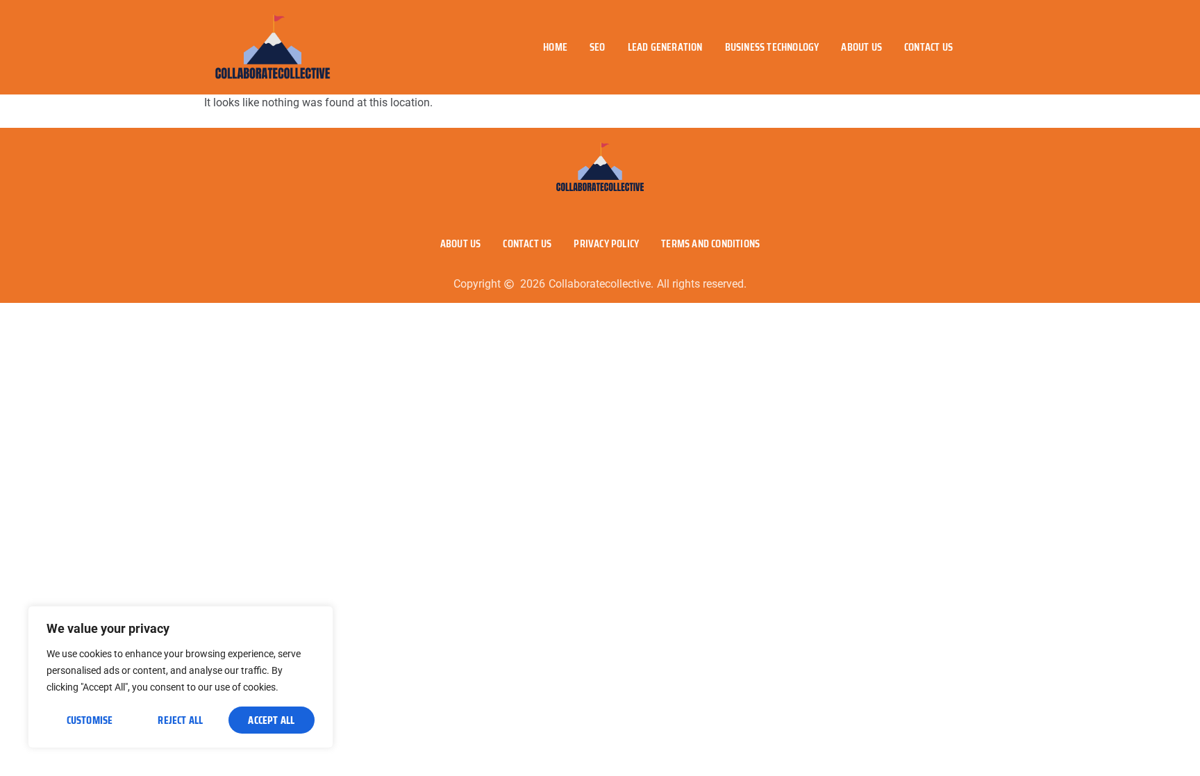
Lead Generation (665, 47)
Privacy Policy (606, 243)
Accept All (271, 720)
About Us (861, 47)
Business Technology (772, 47)
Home (555, 47)
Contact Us (928, 47)
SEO (598, 47)
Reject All (180, 720)
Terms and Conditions (710, 243)
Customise (90, 720)
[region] (180, 677)
